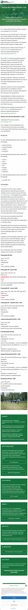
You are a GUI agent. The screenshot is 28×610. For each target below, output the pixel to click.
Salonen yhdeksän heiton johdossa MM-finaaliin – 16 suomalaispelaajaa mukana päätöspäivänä (13, 426)
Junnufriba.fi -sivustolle (14, 518)
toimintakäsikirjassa (5, 195)
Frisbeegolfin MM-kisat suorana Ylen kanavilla (13, 439)
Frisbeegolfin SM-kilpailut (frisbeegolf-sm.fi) (14, 539)
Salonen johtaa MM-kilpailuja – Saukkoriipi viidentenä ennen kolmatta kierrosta (12, 430)
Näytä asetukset (14, 605)
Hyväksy (14, 597)
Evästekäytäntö (13, 608)
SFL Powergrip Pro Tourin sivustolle (13, 551)
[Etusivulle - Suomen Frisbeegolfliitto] (7, 1)
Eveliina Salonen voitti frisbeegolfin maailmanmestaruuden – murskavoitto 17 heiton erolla (13, 422)
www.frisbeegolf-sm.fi (6, 122)
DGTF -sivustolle (14, 496)
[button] (26, 585)
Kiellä (14, 601)
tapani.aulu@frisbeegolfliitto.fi (8, 53)
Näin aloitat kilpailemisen (14, 472)
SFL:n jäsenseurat (14, 462)
